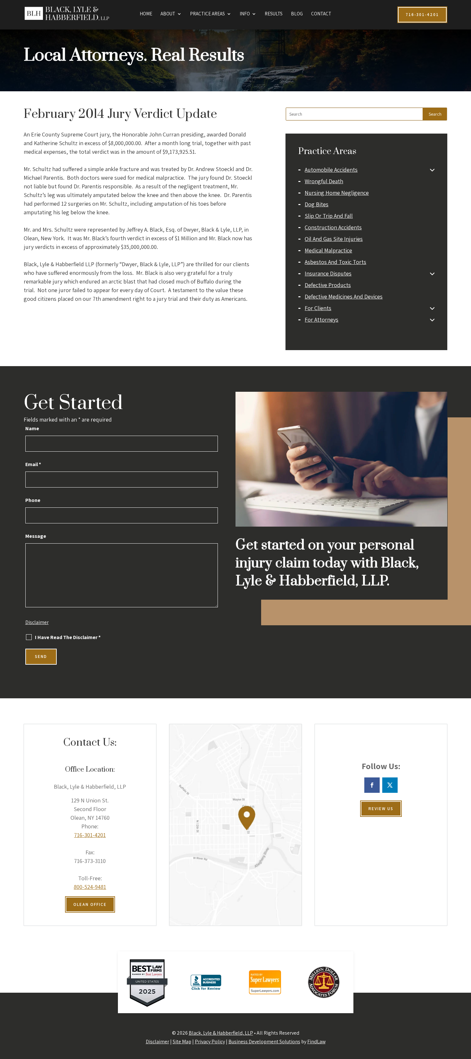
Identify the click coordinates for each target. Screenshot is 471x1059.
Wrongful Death (324, 181)
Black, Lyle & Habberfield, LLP (221, 1033)
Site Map (182, 1041)
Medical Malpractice (328, 250)
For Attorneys (321, 319)
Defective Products (328, 285)
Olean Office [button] (90, 904)
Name (32, 428)
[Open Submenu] (432, 169)
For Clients (318, 308)
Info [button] (245, 14)
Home (146, 14)
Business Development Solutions (264, 1041)
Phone (32, 500)
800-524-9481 (90, 887)
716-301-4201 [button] (422, 14)
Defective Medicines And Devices (344, 296)
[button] (464, 1012)
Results (274, 14)
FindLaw (316, 1041)
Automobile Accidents (331, 169)
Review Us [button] (380, 808)
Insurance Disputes (328, 273)
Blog (297, 14)
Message (35, 536)
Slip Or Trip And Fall (329, 215)
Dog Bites (316, 204)
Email (33, 464)
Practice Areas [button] (207, 14)
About (168, 14)
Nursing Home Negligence (337, 192)
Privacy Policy (210, 1041)
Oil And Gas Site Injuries (334, 238)
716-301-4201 (90, 835)
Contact (321, 14)
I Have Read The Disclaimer (68, 637)
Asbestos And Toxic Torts (335, 262)
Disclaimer (37, 622)
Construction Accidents (333, 227)
